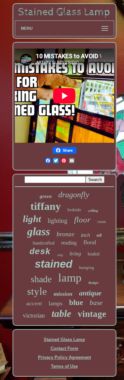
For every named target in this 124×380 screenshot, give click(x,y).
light (32, 218)
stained (53, 264)
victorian (34, 315)
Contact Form (64, 348)
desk (40, 252)
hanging (86, 267)
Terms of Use (64, 366)
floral (89, 242)
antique (90, 293)
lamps (55, 303)
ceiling (93, 210)
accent (34, 303)
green (46, 196)
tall (99, 235)
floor (82, 219)
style (37, 291)
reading (69, 243)
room (101, 221)
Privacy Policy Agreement (64, 357)
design (93, 283)
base (96, 303)
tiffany (45, 206)
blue (76, 302)
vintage (92, 314)
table (61, 313)
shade (41, 279)
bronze (65, 234)
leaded (94, 253)
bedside (74, 209)
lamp (70, 277)
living (75, 253)
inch (85, 235)
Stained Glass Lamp (64, 339)
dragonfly (73, 194)
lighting (57, 220)
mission (63, 293)
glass (38, 231)
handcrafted (44, 243)
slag (60, 255)
